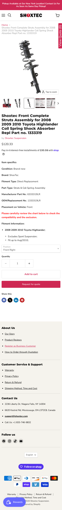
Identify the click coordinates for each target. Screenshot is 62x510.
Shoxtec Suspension (15, 138)
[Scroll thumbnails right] (57, 103)
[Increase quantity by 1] (29, 263)
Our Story (10, 333)
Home (5, 25)
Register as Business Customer (20, 346)
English (29, 454)
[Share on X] (10, 300)
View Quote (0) (60, 36)
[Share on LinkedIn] (16, 300)
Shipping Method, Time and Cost (21, 388)
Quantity (6, 256)
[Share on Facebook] (4, 300)
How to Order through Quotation (21, 352)
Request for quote (31, 284)
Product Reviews (13, 339)
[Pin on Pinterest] (22, 300)
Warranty (9, 370)
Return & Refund (13, 382)
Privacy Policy (12, 376)
